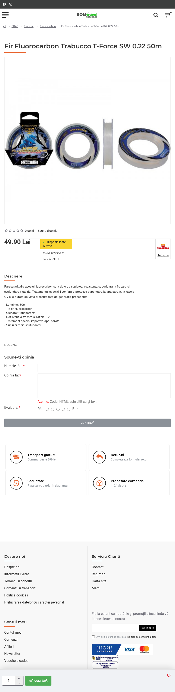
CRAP (15, 26)
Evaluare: (11, 408)
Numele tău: (13, 366)
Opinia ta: (11, 375)
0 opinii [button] (29, 230)
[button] (38, 681)
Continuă (87, 422)
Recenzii (11, 345)
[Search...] (155, 15)
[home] (4, 26)
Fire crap (29, 26)
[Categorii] (5, 15)
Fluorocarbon (48, 26)
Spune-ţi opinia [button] (47, 230)
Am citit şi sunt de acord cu (126, 637)
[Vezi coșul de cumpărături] (168, 15)
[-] (19, 683)
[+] (19, 678)
